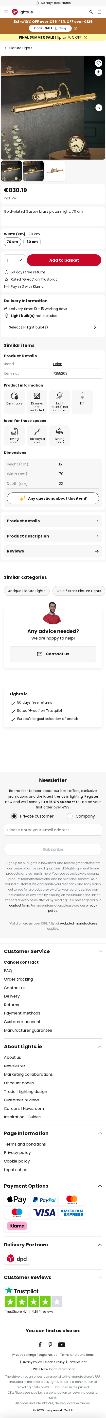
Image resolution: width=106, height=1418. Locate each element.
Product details (23, 521)
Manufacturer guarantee (28, 1030)
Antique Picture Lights (26, 590)
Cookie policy (17, 1161)
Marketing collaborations (28, 1074)
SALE (50, 28)
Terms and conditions (25, 1144)
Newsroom (33, 1108)
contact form (19, 905)
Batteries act (77, 1362)
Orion (57, 363)
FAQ (8, 970)
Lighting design (33, 1091)
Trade (10, 1091)
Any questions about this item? (57, 498)
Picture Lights (20, 47)
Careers (12, 1108)
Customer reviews (21, 1100)
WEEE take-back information (54, 1369)
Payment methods (22, 1013)
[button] (11, 171)
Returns (11, 1005)
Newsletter (14, 1066)
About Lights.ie (23, 1046)
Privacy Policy (32, 1362)
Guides (34, 1117)
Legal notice (15, 1170)
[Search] (91, 12)
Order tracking (18, 979)
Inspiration (14, 1117)
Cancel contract (21, 962)
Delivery (12, 996)
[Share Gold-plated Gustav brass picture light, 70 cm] (98, 72)
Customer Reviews (27, 1277)
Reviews (15, 551)
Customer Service (27, 951)
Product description (28, 536)
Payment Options (26, 1185)
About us (12, 1057)
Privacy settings (24, 1355)
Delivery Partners (26, 1244)
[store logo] (25, 12)
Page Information (26, 1133)
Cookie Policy (55, 1362)
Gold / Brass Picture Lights (79, 590)
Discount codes (19, 1083)
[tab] (53, 990)
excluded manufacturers (79, 923)
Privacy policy (17, 1152)
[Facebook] (43, 1344)
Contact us (14, 988)
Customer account (22, 1022)
